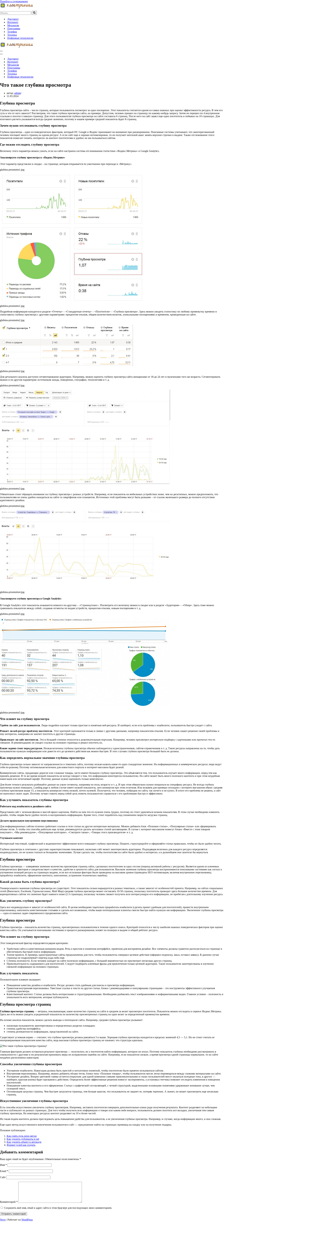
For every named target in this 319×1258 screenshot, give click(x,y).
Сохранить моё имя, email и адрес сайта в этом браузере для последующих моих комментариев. (58, 1207)
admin (17, 93)
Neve (3, 1219)
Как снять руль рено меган (22, 1136)
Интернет (12, 22)
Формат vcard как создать (21, 1145)
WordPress (27, 1219)
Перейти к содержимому (14, 1)
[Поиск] (34, 13)
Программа (13, 28)
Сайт (3, 1177)
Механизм (13, 25)
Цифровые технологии (20, 38)
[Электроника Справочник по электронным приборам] (16, 7)
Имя (3, 1164)
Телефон (12, 31)
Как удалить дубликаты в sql (23, 1139)
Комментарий (9, 1201)
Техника (12, 34)
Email (4, 1171)
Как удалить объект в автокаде (24, 1142)
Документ (13, 19)
